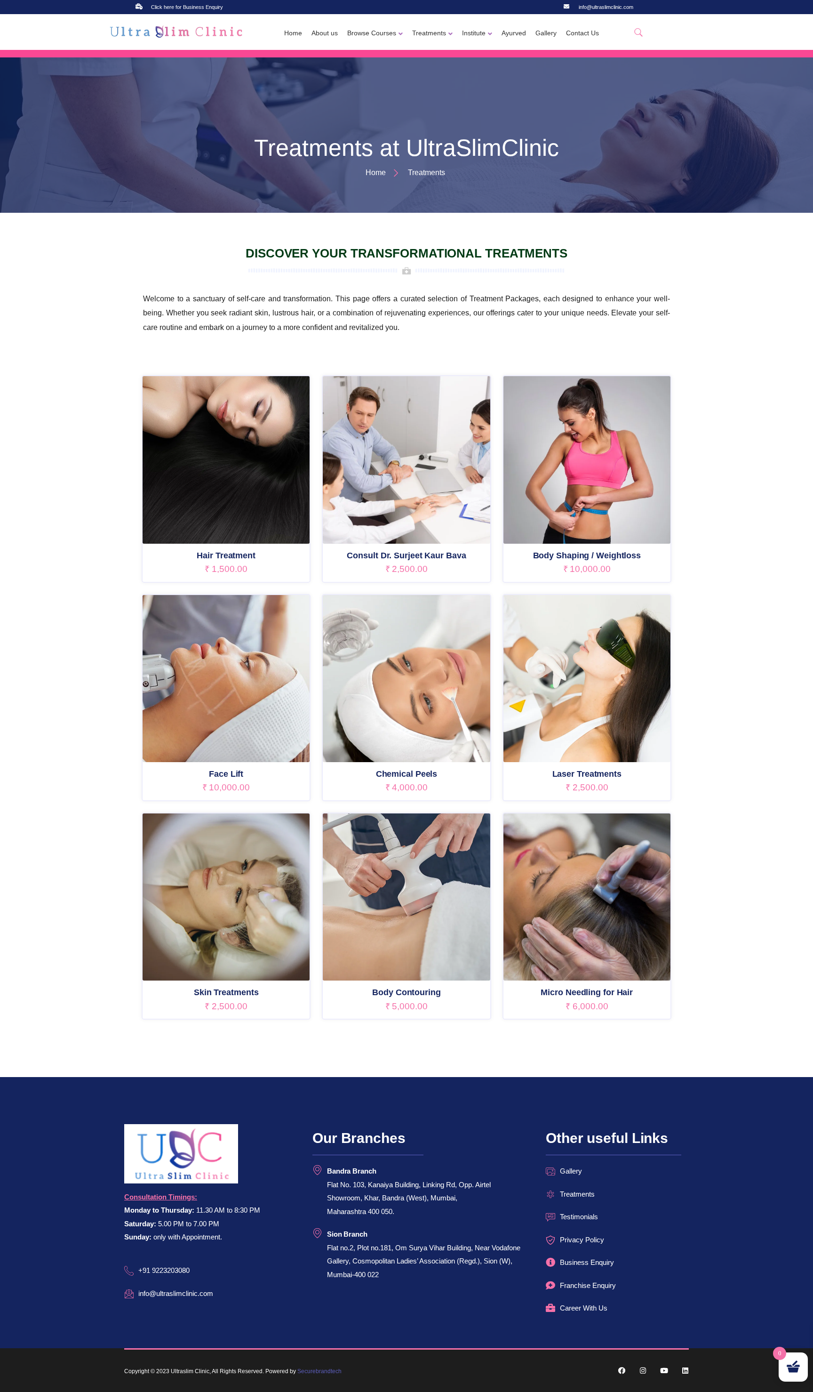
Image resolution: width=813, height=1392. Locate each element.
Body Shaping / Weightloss (587, 555)
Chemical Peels (407, 774)
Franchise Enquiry (588, 1285)
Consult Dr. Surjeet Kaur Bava (406, 555)
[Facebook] (621, 1370)
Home (293, 33)
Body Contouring (406, 992)
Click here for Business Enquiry (187, 7)
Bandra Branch (351, 1171)
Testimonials (579, 1217)
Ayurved (514, 33)
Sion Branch (347, 1234)
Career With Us (583, 1308)
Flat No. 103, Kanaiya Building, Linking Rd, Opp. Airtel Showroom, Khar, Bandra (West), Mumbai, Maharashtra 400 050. (409, 1198)
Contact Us (582, 33)
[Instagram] (642, 1370)
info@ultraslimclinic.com (606, 7)
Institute (474, 33)
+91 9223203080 (164, 1270)
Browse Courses (371, 33)
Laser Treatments (587, 774)
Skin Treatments (226, 992)
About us (324, 33)
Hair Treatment (226, 555)
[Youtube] (664, 1370)
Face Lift (226, 774)
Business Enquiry (587, 1262)
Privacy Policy (582, 1240)
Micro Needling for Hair (587, 992)
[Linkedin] (685, 1370)
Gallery (546, 33)
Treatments (429, 33)
